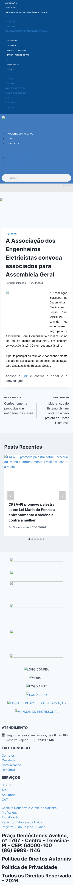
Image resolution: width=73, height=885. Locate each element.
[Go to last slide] (10, 495)
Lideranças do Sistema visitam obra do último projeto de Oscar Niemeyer (57, 410)
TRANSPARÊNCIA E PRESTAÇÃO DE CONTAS (26, 12)
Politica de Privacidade (29, 867)
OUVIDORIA (10, 7)
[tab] (29, 539)
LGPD (9, 60)
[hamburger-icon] (67, 187)
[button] (36, 152)
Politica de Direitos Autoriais (36, 859)
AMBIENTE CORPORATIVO (17, 50)
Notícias (11, 233)
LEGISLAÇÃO (11, 2)
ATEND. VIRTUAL (13, 65)
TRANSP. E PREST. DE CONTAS (18, 55)
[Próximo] (62, 495)
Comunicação (18, 282)
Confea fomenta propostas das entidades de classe (18, 405)
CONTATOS (11, 69)
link (24, 376)
